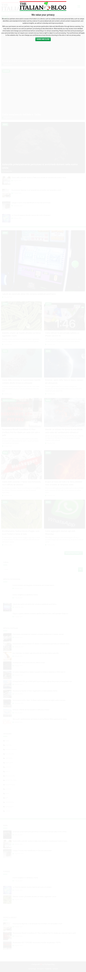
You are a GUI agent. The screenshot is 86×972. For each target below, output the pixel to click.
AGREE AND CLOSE (43, 39)
